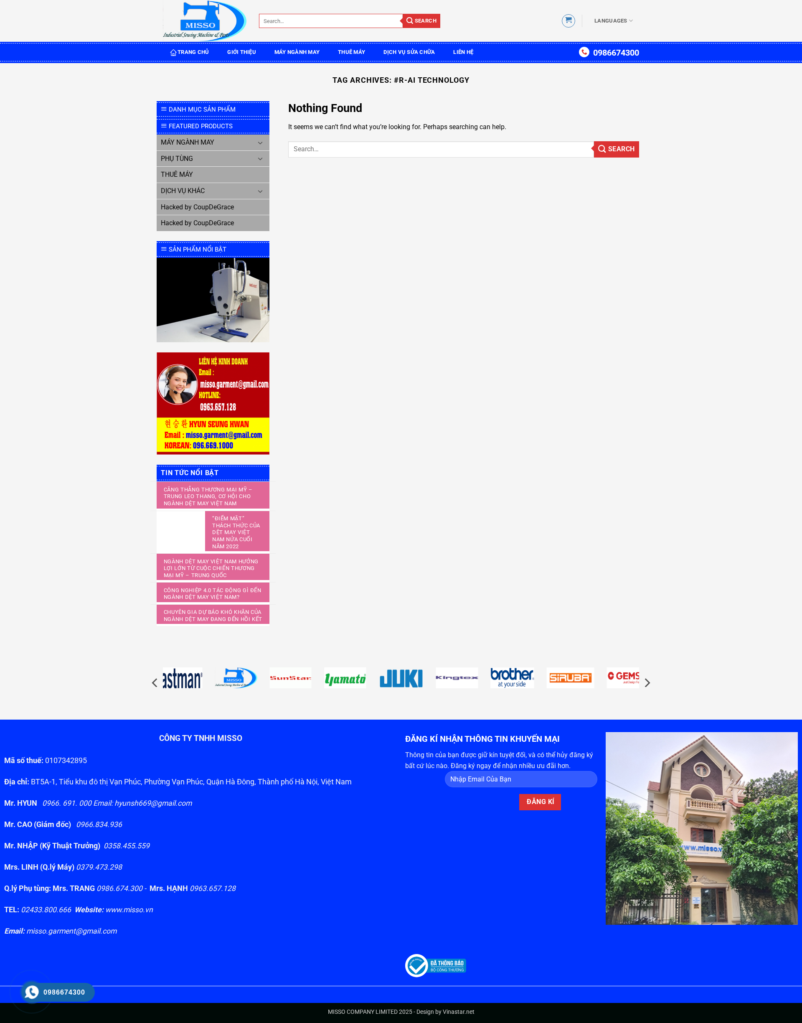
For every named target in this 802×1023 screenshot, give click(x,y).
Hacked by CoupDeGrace (197, 207)
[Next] (646, 682)
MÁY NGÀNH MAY (297, 52)
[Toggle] (260, 142)
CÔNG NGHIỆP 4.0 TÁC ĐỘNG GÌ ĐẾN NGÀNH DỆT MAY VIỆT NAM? (212, 594)
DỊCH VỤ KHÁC (183, 191)
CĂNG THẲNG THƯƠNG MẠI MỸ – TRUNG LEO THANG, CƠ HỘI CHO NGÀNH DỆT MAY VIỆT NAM (208, 496)
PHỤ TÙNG (177, 159)
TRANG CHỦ (193, 52)
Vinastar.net (459, 1011)
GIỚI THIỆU (241, 52)
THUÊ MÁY (351, 52)
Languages (610, 21)
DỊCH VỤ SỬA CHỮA (409, 52)
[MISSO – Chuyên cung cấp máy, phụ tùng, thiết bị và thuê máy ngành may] (204, 21)
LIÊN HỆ (463, 52)
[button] (568, 21)
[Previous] (155, 682)
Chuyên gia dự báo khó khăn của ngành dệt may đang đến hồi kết (213, 615)
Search (425, 21)
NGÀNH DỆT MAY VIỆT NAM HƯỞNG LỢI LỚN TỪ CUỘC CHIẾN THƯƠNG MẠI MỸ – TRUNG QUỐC (211, 568)
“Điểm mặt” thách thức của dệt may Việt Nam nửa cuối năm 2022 (236, 532)
